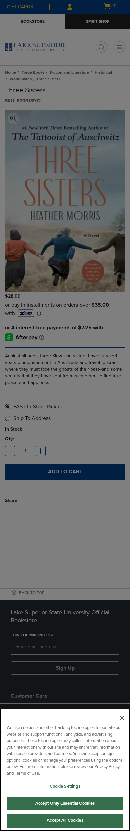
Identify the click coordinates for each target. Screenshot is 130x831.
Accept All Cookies (65, 820)
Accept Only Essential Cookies (65, 803)
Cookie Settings (65, 786)
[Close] (122, 718)
